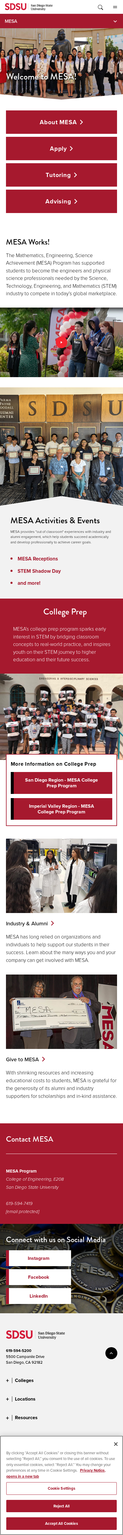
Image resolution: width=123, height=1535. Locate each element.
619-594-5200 (18, 1350)
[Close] (115, 1444)
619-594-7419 (19, 1203)
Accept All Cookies (61, 1523)
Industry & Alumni (27, 923)
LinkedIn (39, 1296)
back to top (111, 1353)
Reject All (61, 1506)
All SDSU (115, 7)
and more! (29, 583)
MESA (11, 21)
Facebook (38, 1277)
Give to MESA (22, 1059)
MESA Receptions (38, 558)
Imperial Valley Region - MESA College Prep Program (61, 809)
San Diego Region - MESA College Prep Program (61, 783)
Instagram (39, 1258)
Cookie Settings (62, 1488)
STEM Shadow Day (39, 571)
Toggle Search (100, 7)
